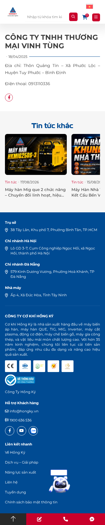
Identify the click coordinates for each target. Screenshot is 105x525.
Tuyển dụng (15, 492)
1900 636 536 (21, 420)
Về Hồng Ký (15, 452)
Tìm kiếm (73, 17)
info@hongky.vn (24, 411)
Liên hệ (11, 482)
